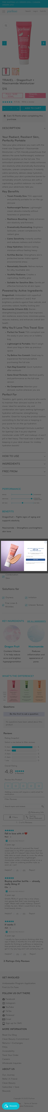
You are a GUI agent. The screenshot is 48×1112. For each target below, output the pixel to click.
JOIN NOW (35, 559)
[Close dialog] (46, 542)
